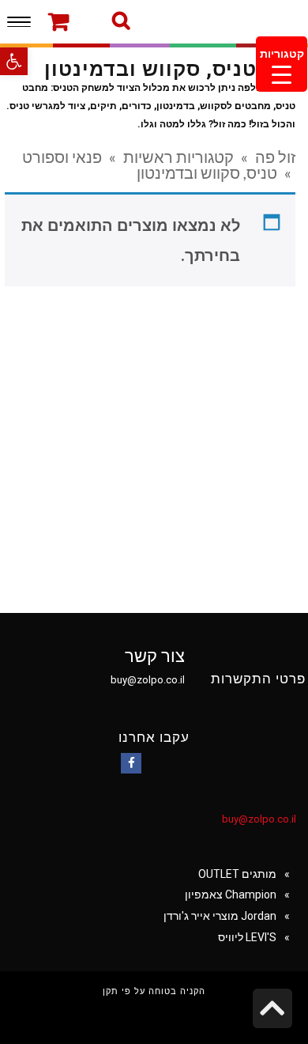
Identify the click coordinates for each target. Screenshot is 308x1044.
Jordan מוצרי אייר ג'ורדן (219, 916)
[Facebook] (131, 763)
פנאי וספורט (62, 156)
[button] (14, 61)
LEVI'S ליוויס (247, 937)
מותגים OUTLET (237, 874)
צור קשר (155, 656)
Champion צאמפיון (230, 894)
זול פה (275, 156)
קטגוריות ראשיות (178, 156)
